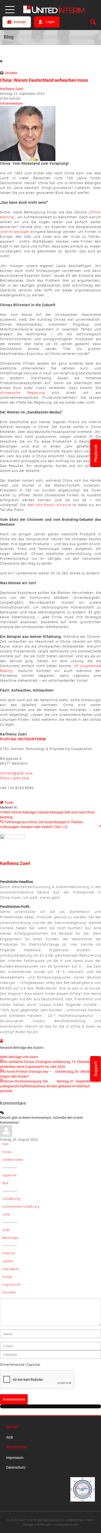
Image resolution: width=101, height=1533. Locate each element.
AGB (9, 1437)
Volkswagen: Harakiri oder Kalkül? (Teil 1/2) (34, 826)
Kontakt (20, 22)
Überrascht (10, 1269)
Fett (5, 1144)
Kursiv (7, 1152)
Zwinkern (9, 1292)
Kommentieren (14, 1399)
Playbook (95, 453)
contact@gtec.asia (16, 773)
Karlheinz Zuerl (11, 88)
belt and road (74, 812)
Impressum (14, 1457)
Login (50, 21)
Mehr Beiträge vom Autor (19, 1056)
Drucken (11, 72)
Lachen (7, 1261)
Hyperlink (9, 1175)
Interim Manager (14, 231)
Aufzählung (11, 1199)
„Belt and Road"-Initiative (49, 504)
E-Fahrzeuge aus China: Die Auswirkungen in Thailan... (44, 822)
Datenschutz (15, 1467)
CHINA (5, 812)
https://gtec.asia (16, 775)
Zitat (6, 1230)
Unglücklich (11, 1284)
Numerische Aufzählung (20, 1206)
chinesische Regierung (22, 392)
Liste (6, 1214)
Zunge (7, 1277)
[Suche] (93, 22)
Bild (5, 1183)
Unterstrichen (12, 1160)
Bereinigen (10, 1238)
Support (95, 1068)
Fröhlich (8, 1253)
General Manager (50, 812)
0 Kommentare (11, 103)
